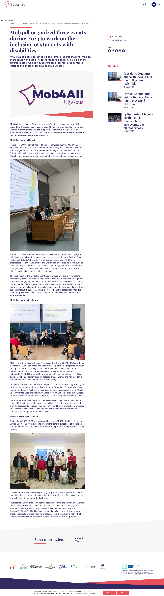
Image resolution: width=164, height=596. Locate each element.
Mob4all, (116, 40)
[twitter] (113, 51)
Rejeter (123, 592)
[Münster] (92, 568)
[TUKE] (52, 568)
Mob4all (79, 538)
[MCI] (65, 568)
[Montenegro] (104, 568)
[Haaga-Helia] (78, 568)
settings (94, 593)
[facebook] (109, 51)
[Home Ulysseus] (14, 4)
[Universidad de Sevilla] (15, 568)
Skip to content (7, 20)
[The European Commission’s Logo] (134, 568)
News (18, 23)
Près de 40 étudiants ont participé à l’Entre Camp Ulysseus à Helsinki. (138, 78)
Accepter (109, 592)
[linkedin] (116, 51)
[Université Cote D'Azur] (25, 568)
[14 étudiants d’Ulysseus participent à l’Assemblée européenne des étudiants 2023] (114, 118)
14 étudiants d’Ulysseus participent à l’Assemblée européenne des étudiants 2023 (139, 121)
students (123, 40)
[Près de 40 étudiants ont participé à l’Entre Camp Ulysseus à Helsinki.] (114, 77)
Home (12, 23)
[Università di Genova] (37, 568)
